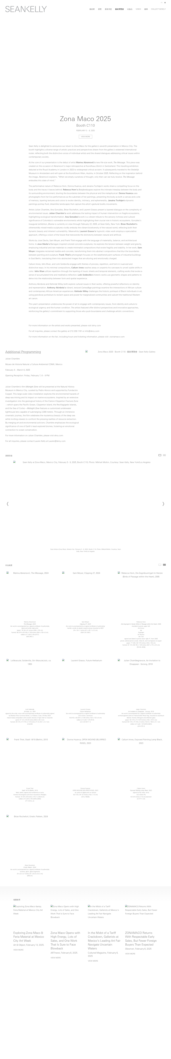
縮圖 (164, 455)
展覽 (100, 9)
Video (138, 9)
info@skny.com (92, 331)
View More (85, 137)
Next (163, 504)
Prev (8, 504)
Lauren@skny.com (56, 441)
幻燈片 (160, 455)
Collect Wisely (158, 9)
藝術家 (92, 9)
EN (161, 2)
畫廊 (146, 9)
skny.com (96, 326)
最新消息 (108, 9)
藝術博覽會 (119, 9)
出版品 (129, 9)
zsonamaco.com (117, 337)
